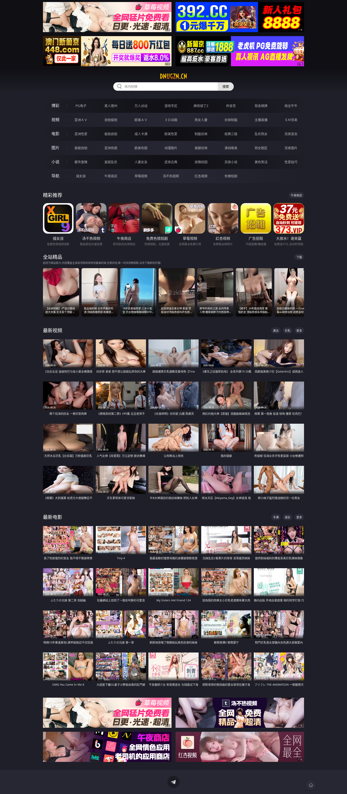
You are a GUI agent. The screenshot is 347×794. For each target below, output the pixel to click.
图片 (55, 148)
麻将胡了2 (201, 106)
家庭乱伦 (110, 162)
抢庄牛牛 (291, 106)
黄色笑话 (261, 162)
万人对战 (141, 106)
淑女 (287, 517)
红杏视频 (201, 176)
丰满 (276, 517)
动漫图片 (170, 148)
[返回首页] (311, 785)
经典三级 (231, 134)
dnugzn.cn (173, 76)
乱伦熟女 (261, 134)
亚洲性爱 (81, 134)
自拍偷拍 (110, 120)
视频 (55, 119)
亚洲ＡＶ (81, 120)
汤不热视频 (171, 176)
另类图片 (291, 148)
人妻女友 (141, 162)
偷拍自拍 (110, 134)
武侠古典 (170, 162)
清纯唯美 (231, 148)
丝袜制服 (231, 120)
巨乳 (287, 330)
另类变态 (291, 134)
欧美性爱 (170, 134)
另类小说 (231, 162)
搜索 (225, 86)
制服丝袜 (201, 134)
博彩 (55, 105)
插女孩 (81, 176)
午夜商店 (110, 176)
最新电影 (52, 517)
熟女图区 (261, 148)
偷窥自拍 (81, 148)
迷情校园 (201, 162)
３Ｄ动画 (170, 120)
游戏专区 (170, 106)
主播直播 (261, 120)
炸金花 (231, 106)
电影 (55, 133)
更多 (299, 330)
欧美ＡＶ (141, 120)
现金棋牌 (261, 106)
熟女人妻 (201, 120)
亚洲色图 (110, 148)
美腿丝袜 (201, 148)
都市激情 (81, 162)
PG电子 (81, 106)
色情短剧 (231, 176)
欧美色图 (141, 148)
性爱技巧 (291, 162)
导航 (55, 176)
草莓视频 (141, 176)
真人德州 (110, 106)
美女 (276, 330)
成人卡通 (141, 134)
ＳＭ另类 (291, 120)
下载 (299, 257)
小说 (55, 162)
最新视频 (52, 330)
